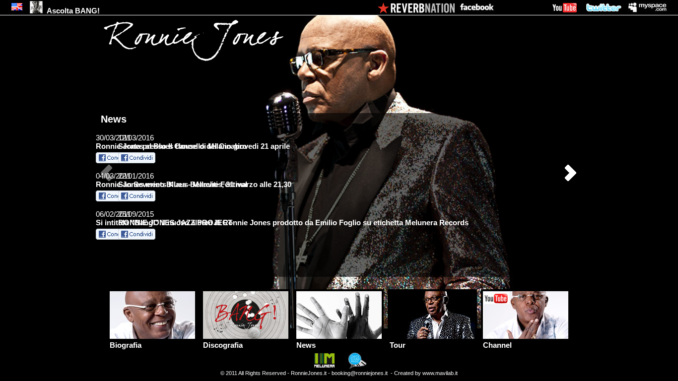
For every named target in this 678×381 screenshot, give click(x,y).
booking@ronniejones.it (360, 373)
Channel (496, 345)
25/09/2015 (175, 218)
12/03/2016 (182, 141)
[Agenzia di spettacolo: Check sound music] (356, 367)
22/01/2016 (182, 180)
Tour (397, 345)
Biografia (124, 345)
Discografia (222, 345)
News (305, 345)
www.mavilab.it (440, 373)
